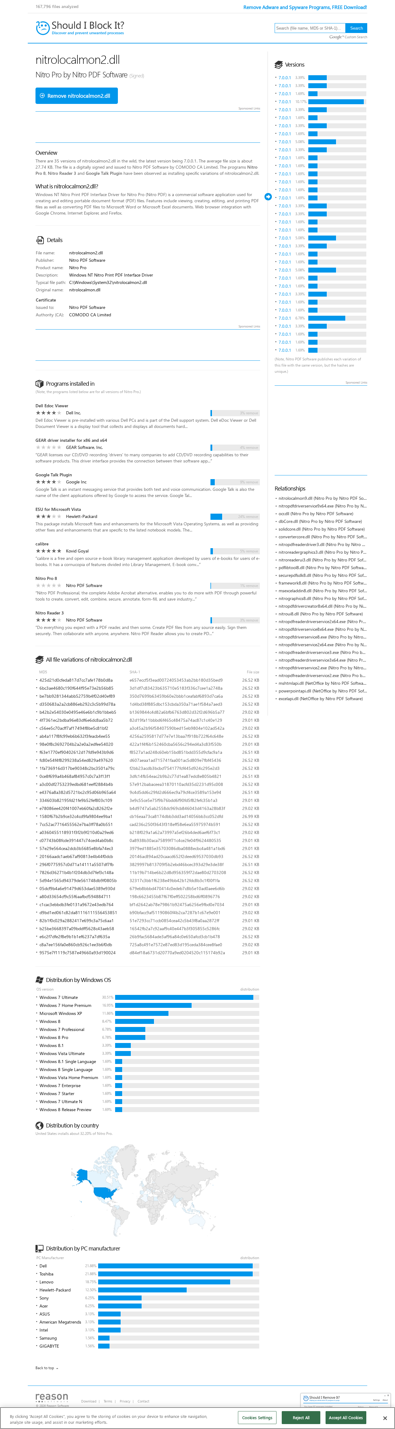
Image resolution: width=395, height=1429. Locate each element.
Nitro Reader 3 (49, 613)
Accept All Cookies (346, 1417)
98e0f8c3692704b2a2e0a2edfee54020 (76, 744)
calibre (41, 544)
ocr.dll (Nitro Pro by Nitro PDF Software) (316, 513)
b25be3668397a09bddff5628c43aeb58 (77, 928)
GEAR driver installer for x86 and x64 (71, 440)
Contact (143, 1401)
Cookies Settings (257, 1417)
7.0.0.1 (285, 77)
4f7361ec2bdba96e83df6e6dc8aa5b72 (76, 720)
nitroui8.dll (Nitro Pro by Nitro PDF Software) (321, 614)
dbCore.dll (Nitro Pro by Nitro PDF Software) (320, 521)
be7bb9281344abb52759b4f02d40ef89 (77, 696)
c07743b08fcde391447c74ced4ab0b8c (76, 840)
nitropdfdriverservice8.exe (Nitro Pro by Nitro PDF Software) (335, 637)
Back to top (44, 1367)
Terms (108, 1401)
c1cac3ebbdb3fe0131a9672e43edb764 (77, 904)
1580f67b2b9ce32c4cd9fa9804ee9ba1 (76, 816)
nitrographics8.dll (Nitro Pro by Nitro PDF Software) (327, 598)
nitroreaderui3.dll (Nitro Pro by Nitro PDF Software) (327, 560)
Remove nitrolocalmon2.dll (79, 95)
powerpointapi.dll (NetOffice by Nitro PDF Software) (327, 691)
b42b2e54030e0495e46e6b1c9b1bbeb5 (78, 712)
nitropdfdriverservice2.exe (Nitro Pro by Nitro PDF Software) (335, 668)
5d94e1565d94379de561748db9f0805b (78, 880)
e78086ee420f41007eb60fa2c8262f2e (76, 808)
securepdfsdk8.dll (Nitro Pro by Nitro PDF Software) (327, 575)
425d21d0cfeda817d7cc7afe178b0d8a (76, 680)
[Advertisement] (335, 430)
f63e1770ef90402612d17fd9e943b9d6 (77, 752)
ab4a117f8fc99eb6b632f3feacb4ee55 (75, 736)
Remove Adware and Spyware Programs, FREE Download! (305, 7)
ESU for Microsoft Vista (58, 509)
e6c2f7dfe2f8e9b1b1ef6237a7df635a (75, 936)
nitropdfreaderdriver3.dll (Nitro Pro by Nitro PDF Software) (334, 544)
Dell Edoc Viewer (51, 406)
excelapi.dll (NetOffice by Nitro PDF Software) (321, 698)
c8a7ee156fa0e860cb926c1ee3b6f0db (76, 944)
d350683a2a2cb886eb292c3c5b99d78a (77, 704)
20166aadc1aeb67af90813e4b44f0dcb (76, 856)
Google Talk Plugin (53, 475)
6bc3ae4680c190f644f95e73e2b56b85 (77, 688)
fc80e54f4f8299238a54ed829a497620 (76, 760)
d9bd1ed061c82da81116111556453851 (78, 912)
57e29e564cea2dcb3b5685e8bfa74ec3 (76, 848)
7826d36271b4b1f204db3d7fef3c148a (77, 872)
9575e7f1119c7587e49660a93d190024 (78, 952)
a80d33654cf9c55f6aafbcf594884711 (75, 896)
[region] (197, 1418)
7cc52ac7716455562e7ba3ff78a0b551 (76, 824)
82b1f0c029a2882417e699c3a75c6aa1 (77, 920)
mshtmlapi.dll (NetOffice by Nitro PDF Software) (323, 683)
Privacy (125, 1401)
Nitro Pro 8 (46, 578)
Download (88, 1401)
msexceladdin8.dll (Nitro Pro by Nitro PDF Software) (327, 590)
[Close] (385, 1418)
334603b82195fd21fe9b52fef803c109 (76, 800)
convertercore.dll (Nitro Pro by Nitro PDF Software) (326, 537)
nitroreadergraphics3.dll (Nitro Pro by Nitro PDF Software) (333, 552)
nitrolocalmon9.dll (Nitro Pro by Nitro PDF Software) (327, 498)
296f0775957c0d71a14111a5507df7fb (77, 864)
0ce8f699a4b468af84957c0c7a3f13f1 (75, 776)
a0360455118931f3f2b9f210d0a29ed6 (77, 832)
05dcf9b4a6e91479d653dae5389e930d (77, 888)
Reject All (301, 1417)
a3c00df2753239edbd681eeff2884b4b (76, 784)
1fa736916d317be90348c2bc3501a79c (77, 768)
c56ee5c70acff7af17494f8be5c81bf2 (74, 728)
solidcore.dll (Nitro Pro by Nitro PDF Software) (322, 529)
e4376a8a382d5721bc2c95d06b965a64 (78, 792)
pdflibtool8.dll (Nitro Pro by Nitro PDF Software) (323, 567)
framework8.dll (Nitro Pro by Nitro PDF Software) (325, 583)
